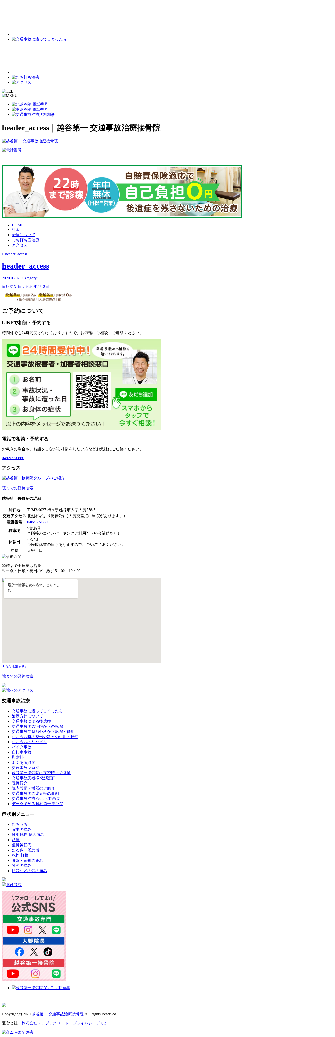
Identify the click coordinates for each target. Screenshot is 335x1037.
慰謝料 (18, 757)
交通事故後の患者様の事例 (35, 793)
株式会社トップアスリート (45, 1023)
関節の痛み (21, 865)
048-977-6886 (13, 458)
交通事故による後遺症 (31, 721)
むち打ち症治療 (25, 240)
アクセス (19, 245)
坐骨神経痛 (21, 845)
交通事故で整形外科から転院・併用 (43, 731)
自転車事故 (21, 752)
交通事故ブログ (25, 768)
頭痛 (16, 840)
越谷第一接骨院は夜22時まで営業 (41, 773)
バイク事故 (21, 747)
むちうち (19, 824)
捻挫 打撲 (20, 855)
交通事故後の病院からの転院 (37, 726)
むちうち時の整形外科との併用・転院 (45, 737)
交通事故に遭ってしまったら (37, 711)
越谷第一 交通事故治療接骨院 (58, 1014)
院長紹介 (19, 783)
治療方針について (27, 716)
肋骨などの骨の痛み (29, 871)
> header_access (14, 254)
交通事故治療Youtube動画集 (36, 798)
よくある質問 (23, 762)
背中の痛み (21, 829)
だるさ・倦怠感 (25, 850)
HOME (18, 225)
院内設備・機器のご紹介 (33, 788)
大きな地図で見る (14, 667)
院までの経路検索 (17, 488)
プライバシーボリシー (90, 1023)
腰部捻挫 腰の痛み (28, 835)
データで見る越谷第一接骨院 (37, 804)
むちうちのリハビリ (29, 742)
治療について (23, 235)
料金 (16, 230)
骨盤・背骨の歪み (27, 860)
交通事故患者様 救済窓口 (34, 778)
